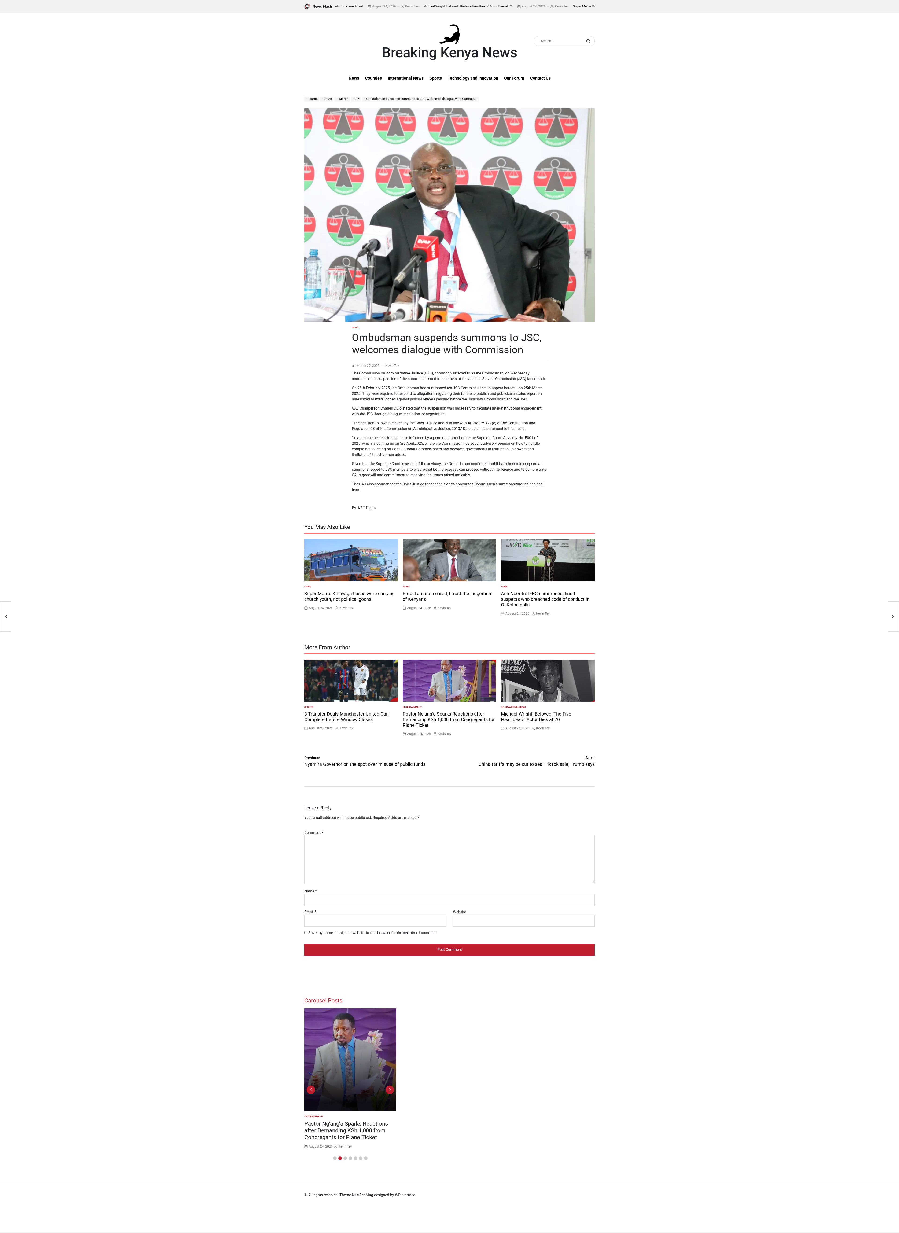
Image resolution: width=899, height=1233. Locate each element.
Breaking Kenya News (449, 53)
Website (459, 912)
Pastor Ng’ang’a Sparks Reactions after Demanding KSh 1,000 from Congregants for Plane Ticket (449, 719)
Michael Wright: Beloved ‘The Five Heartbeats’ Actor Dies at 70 (387, 6)
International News (406, 78)
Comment (313, 832)
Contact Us (540, 78)
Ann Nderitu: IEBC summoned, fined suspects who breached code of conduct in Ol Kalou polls (545, 599)
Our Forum (514, 78)
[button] (335, 1158)
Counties (373, 78)
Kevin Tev (481, 6)
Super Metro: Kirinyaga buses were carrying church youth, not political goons (547, 6)
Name (310, 891)
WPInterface (405, 1195)
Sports (435, 78)
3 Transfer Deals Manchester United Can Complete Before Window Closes (346, 716)
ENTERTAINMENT (412, 707)
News (354, 78)
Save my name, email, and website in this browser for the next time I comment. (373, 933)
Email (310, 912)
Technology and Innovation (473, 78)
